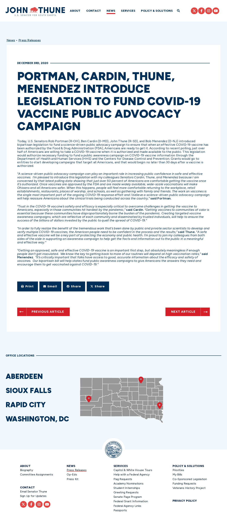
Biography (26, 470)
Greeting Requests (126, 492)
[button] (27, 286)
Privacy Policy (185, 500)
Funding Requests (184, 483)
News (111, 10)
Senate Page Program (128, 496)
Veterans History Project (189, 488)
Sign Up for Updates (33, 496)
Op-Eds (72, 474)
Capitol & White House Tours (133, 470)
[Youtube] (215, 10)
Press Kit (72, 479)
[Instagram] (208, 10)
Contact (93, 10)
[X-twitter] (194, 10)
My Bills (177, 474)
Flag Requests (123, 479)
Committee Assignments (36, 474)
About (75, 10)
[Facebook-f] (201, 10)
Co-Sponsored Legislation (190, 479)
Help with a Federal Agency (132, 474)
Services (128, 10)
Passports (120, 510)
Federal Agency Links (127, 506)
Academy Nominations (128, 483)
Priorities (178, 470)
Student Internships (127, 488)
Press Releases (29, 40)
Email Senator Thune (33, 491)
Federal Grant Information (131, 501)
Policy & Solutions (157, 10)
